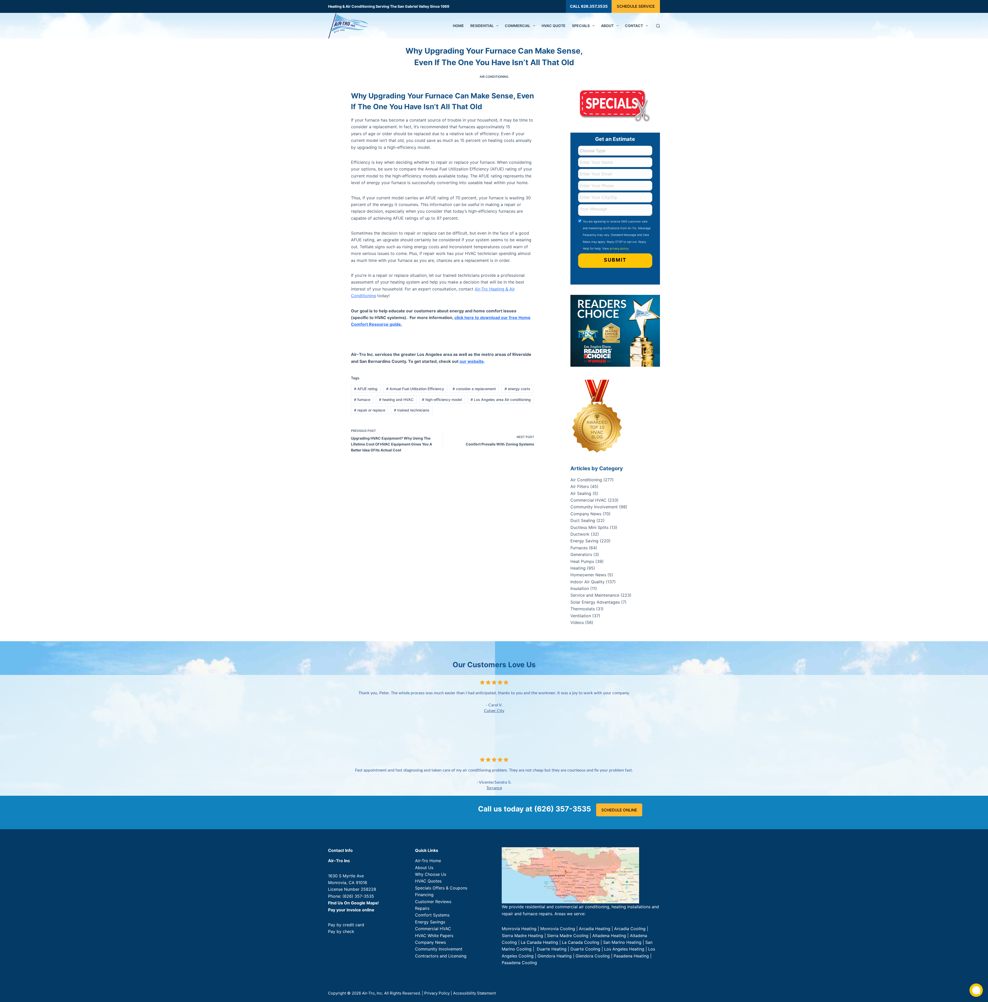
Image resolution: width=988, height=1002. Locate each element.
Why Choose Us (430, 874)
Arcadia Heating (594, 928)
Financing (424, 894)
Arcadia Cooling (630, 928)
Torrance (494, 788)
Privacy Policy (437, 993)
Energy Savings (430, 921)
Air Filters (579, 486)
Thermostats (582, 608)
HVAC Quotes (428, 881)
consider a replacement (474, 389)
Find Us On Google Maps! (353, 902)
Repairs (422, 908)
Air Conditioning (494, 77)
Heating (578, 568)
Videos (577, 622)
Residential (482, 25)
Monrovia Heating (519, 928)
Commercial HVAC (588, 500)
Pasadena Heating (631, 955)
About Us (424, 867)
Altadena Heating (609, 935)
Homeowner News (588, 574)
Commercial (517, 25)
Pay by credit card (346, 924)
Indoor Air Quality (587, 581)
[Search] (658, 26)
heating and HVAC (396, 399)
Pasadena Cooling (519, 962)
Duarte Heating (552, 949)
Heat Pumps (582, 561)
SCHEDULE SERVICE (636, 6)
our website (472, 361)
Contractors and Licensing (440, 955)
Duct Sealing (582, 520)
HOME (458, 25)
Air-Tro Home (428, 860)
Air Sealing (580, 493)
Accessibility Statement (474, 993)
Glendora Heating (554, 955)
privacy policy (619, 248)
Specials (581, 25)
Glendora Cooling (593, 955)
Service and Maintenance (594, 595)
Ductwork (579, 534)
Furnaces (579, 547)
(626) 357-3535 (358, 896)
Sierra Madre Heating (522, 935)
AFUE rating (365, 389)
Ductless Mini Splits (589, 527)
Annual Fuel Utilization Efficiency (415, 389)
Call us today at (534, 808)
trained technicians (411, 410)
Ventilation (580, 615)
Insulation (579, 588)
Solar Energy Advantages (595, 602)
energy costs (517, 389)
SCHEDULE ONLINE (619, 810)
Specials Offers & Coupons (441, 887)
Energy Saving (584, 540)
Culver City (494, 711)
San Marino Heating (622, 942)
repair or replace (369, 410)
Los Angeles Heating (624, 949)
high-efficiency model (442, 399)
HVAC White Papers (434, 935)
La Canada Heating (539, 942)
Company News (585, 513)
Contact (634, 25)
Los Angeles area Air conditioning (501, 399)
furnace (362, 399)
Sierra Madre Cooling (567, 935)
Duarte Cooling (585, 949)
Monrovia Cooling (557, 928)
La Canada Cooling (580, 942)
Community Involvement (594, 506)
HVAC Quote (554, 25)
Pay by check (341, 931)
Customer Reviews (433, 901)
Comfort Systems (432, 915)
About (607, 25)
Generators (581, 554)
